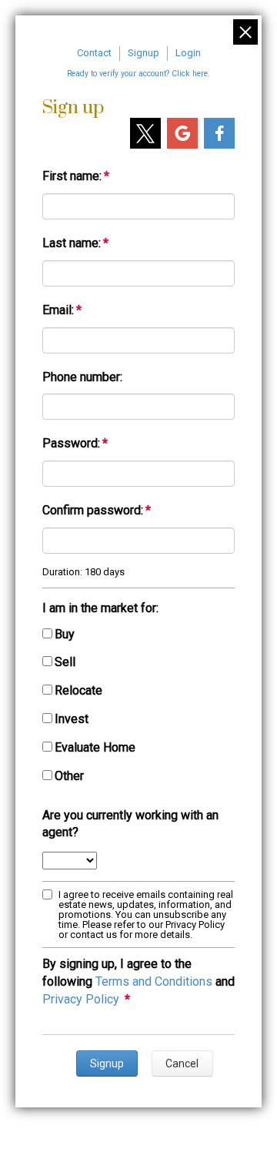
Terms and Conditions (153, 981)
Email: (58, 310)
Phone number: (82, 377)
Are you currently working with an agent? (130, 824)
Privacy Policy (80, 999)
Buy (65, 634)
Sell (65, 662)
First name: (72, 176)
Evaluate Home (95, 747)
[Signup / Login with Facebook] (219, 133)
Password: (71, 443)
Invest (71, 719)
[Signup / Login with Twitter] (145, 133)
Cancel (182, 1063)
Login (188, 53)
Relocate (78, 690)
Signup (143, 53)
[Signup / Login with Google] (182, 133)
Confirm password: (92, 510)
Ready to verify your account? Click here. (138, 74)
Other (69, 776)
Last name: (71, 243)
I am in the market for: (100, 608)
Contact (94, 53)
